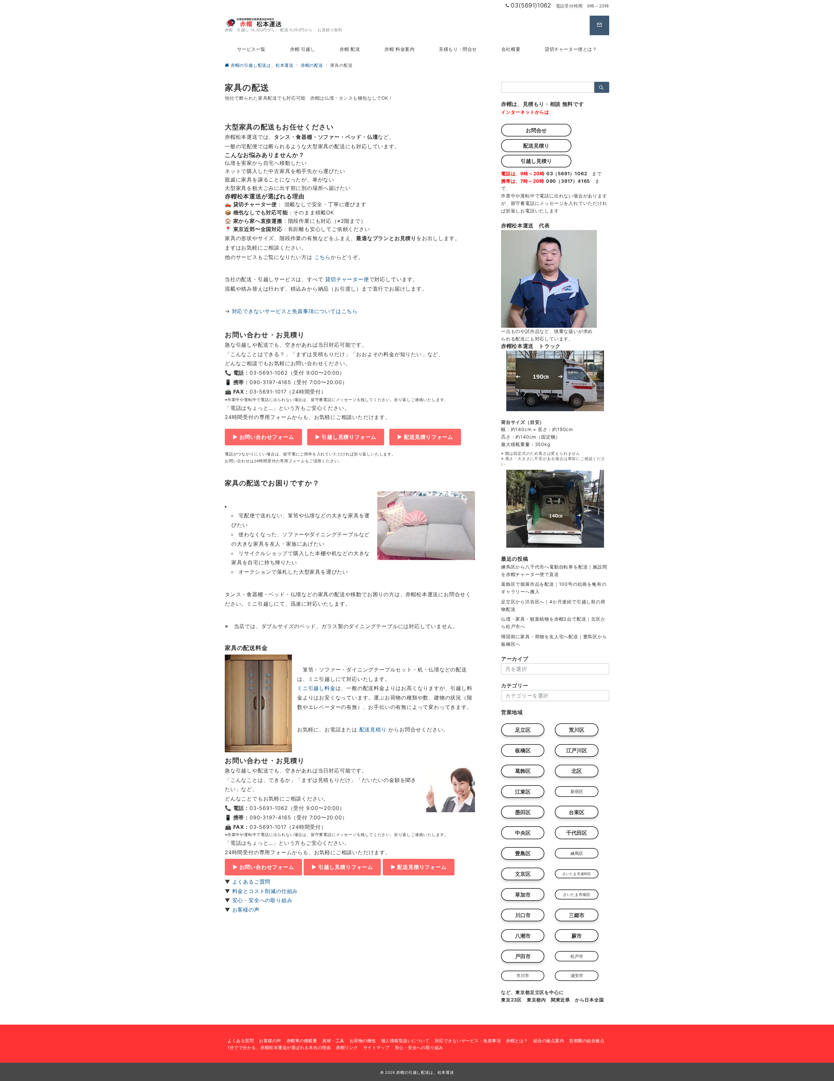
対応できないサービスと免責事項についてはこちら (295, 311)
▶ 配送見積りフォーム (425, 437)
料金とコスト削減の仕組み (265, 891)
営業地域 (512, 712)
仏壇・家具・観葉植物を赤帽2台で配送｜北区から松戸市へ (553, 622)
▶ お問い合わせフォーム (263, 437)
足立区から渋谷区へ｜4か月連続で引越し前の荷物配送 (553, 605)
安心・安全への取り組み (262, 900)
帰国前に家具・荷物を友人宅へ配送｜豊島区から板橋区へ (554, 640)
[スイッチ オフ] (599, 25)
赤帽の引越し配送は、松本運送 (425, 1072)
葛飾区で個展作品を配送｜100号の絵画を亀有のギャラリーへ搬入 (553, 587)
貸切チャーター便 (347, 279)
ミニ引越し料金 (316, 688)
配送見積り (373, 729)
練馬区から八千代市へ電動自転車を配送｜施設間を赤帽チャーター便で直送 (554, 570)
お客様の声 (246, 909)
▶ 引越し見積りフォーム (346, 437)
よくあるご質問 (251, 881)
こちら (322, 257)
